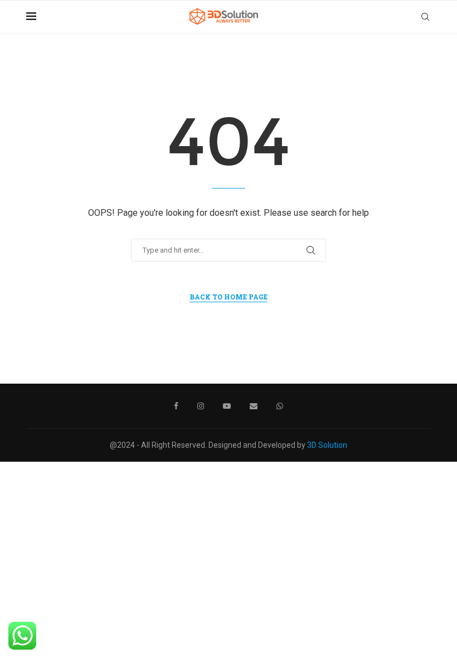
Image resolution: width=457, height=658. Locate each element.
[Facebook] (176, 406)
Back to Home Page (228, 296)
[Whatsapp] (279, 406)
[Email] (253, 406)
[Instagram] (200, 406)
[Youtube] (227, 406)
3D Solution (327, 445)
